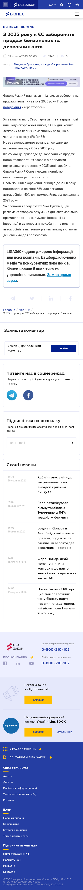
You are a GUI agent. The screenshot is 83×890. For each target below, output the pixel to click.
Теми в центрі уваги (15, 835)
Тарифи (38, 699)
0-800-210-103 (56, 650)
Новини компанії (13, 817)
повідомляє (12, 107)
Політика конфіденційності (20, 788)
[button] (5, 4)
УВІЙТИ (64, 348)
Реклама (8, 800)
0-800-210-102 (56, 663)
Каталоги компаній (15, 829)
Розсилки (9, 865)
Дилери (8, 782)
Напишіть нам (11, 859)
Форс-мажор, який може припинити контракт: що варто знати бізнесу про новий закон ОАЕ (56, 568)
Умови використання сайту (20, 794)
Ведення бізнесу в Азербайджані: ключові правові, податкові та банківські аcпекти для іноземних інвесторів (56, 537)
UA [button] (51, 4)
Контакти (9, 871)
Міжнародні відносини (19, 26)
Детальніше (64, 732)
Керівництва (11, 823)
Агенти (7, 776)
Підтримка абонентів (16, 853)
